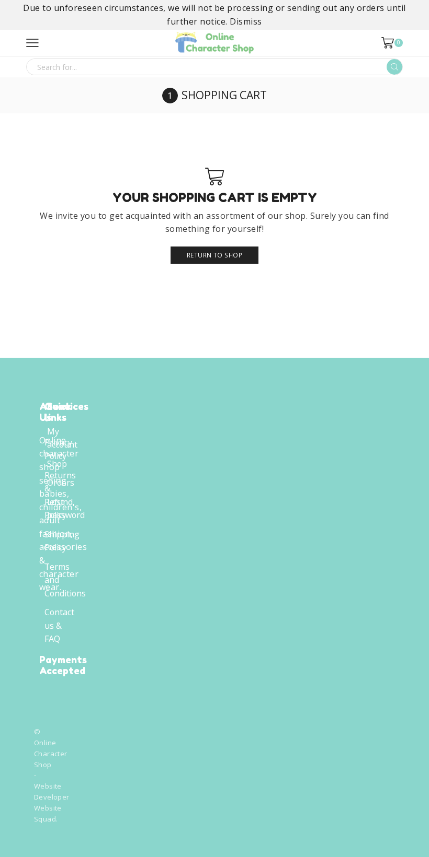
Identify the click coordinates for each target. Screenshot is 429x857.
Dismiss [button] (246, 21)
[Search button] (394, 67)
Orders (60, 482)
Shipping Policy (62, 541)
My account (62, 438)
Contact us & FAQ (59, 625)
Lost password (66, 508)
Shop (57, 463)
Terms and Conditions (65, 580)
